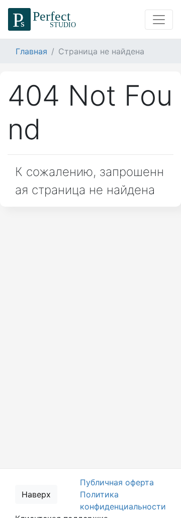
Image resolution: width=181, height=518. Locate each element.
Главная (31, 51)
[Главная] (43, 19)
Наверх (36, 494)
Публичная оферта (117, 482)
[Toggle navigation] (159, 20)
